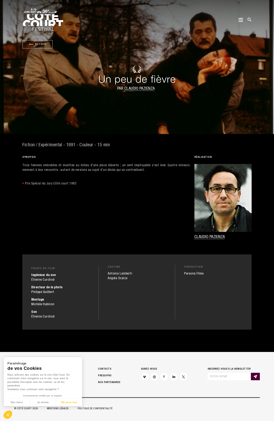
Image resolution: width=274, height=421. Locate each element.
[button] (7, 414)
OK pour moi (69, 402)
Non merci (17, 402)
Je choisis (43, 402)
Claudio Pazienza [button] (139, 89)
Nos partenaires (109, 382)
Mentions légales (58, 408)
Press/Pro (105, 375)
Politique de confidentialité (95, 408)
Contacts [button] (104, 369)
